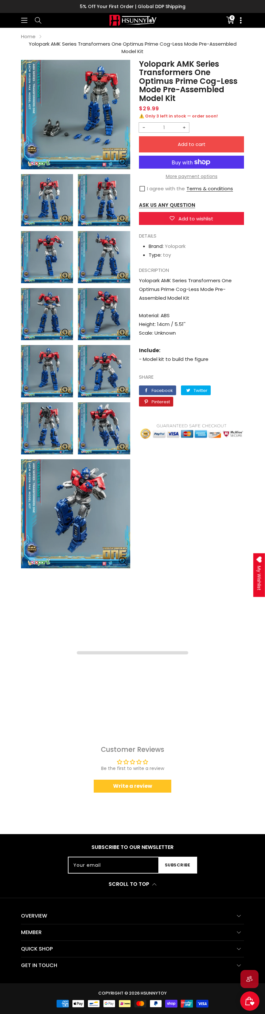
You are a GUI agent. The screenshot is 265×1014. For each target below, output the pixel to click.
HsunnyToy (154, 993)
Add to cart (192, 144)
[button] (24, 20)
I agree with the (166, 188)
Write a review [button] (132, 786)
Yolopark (175, 246)
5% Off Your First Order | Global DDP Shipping (133, 6)
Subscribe (177, 865)
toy (167, 254)
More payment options (191, 176)
